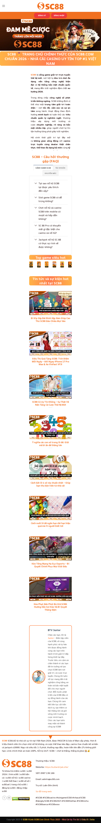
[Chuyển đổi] (35, 183)
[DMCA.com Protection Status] (21, 798)
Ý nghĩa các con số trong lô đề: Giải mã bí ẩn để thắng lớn (50, 444)
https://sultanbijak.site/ (56, 767)
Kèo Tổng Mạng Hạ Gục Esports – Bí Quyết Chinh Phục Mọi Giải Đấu (50, 565)
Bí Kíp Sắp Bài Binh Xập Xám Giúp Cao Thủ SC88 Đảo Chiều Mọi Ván (50, 319)
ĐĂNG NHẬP (59, 15)
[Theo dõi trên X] (4, 798)
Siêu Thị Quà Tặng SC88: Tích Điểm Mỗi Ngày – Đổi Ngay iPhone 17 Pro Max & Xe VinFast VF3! (50, 361)
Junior (51, 638)
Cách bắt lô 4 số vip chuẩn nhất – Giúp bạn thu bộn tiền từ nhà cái (50, 484)
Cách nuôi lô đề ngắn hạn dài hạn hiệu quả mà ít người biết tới (50, 524)
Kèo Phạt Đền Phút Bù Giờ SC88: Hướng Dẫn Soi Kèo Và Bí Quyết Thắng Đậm (50, 607)
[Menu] (3, 6)
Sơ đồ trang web (44, 791)
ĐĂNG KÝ (42, 15)
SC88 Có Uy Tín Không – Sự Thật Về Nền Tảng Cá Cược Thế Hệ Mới (50, 403)
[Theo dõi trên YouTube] (9, 798)
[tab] (43, 168)
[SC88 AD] (50, 5)
